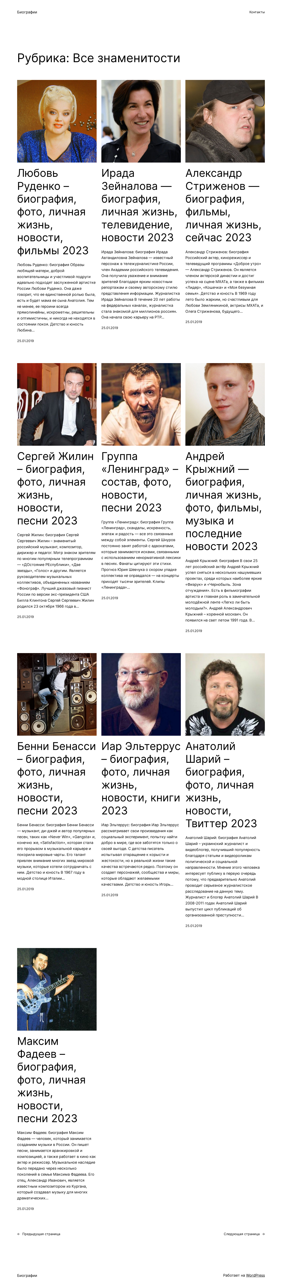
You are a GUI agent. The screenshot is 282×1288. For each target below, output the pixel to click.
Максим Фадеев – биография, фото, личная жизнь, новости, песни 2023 (51, 1080)
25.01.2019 (25, 341)
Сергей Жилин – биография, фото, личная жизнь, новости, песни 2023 (55, 488)
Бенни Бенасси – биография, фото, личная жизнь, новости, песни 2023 (56, 778)
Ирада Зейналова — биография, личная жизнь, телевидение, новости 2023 (139, 205)
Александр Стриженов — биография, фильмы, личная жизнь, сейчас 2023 (223, 205)
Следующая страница (244, 1234)
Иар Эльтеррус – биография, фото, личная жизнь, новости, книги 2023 (141, 778)
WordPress (255, 1275)
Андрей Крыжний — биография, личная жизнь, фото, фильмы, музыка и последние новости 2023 (223, 501)
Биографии (27, 12)
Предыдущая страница (38, 1234)
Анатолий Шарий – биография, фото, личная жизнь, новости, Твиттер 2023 (221, 785)
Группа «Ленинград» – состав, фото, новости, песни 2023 (139, 482)
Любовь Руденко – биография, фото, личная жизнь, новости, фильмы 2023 (53, 212)
